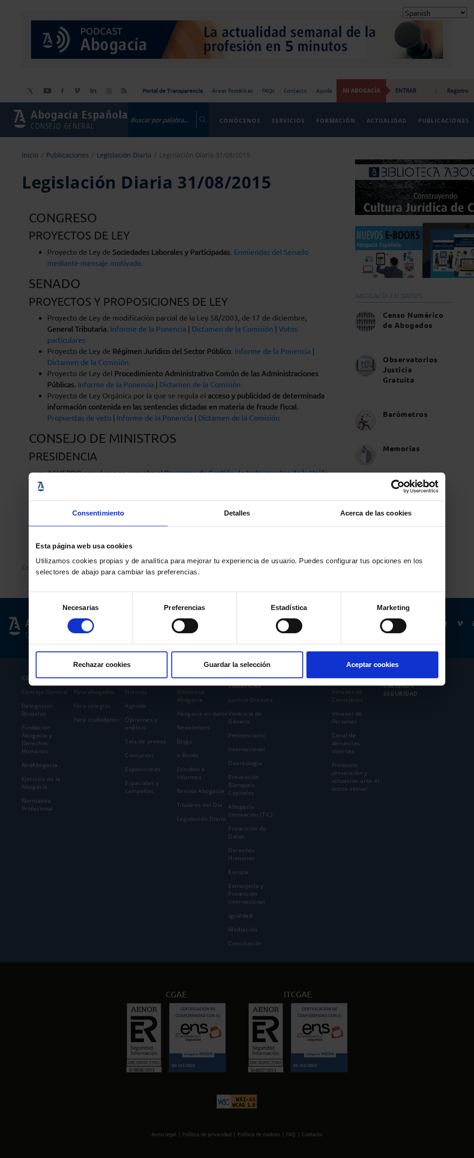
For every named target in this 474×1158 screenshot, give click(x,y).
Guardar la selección (237, 664)
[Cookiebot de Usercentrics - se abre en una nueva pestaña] (397, 486)
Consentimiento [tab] (98, 513)
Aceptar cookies (372, 664)
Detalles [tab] (237, 513)
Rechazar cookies (102, 664)
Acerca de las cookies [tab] (376, 513)
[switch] (185, 625)
